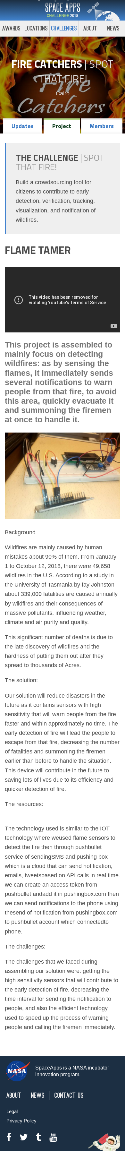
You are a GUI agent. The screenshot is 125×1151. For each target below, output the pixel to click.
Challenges (64, 28)
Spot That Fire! (76, 71)
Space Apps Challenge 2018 (62, 10)
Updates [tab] (23, 126)
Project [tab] (61, 126)
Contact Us (69, 1096)
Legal (12, 1111)
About (90, 28)
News (113, 28)
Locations (36, 28)
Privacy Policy (21, 1120)
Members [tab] (102, 126)
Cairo (63, 93)
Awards (11, 28)
